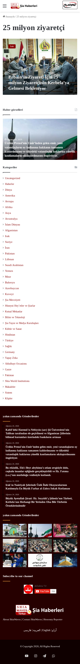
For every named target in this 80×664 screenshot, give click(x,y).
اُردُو (54, 630)
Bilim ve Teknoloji (15, 317)
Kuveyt (9, 294)
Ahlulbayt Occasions (16, 363)
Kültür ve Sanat (13, 328)
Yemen (9, 270)
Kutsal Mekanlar (13, 311)
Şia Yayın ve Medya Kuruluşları (22, 323)
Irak (7, 236)
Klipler (8, 398)
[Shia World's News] (24, 6)
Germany (10, 352)
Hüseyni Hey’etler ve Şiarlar (20, 305)
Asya (8, 212)
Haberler (9, 184)
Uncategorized (12, 178)
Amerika (10, 195)
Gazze (8, 369)
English (46, 630)
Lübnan (9, 259)
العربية (36, 630)
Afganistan (11, 230)
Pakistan (10, 253)
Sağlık (8, 346)
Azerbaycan (12, 288)
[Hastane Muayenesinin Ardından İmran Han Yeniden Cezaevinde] (15, 560)
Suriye (8, 241)
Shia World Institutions (17, 381)
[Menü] (5, 7)
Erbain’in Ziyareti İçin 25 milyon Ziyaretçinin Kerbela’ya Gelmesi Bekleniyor (38, 83)
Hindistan (10, 334)
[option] (40, 139)
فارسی (27, 630)
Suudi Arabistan (14, 265)
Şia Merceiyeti (12, 299)
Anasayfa (10, 16)
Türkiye (9, 340)
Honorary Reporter (53, 619)
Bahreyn (10, 282)
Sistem (8, 392)
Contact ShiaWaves (32, 619)
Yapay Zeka (11, 357)
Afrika (8, 207)
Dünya (8, 189)
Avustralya (11, 218)
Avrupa (9, 201)
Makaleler (10, 386)
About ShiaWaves (12, 619)
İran (7, 247)
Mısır (8, 276)
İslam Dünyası (12, 224)
